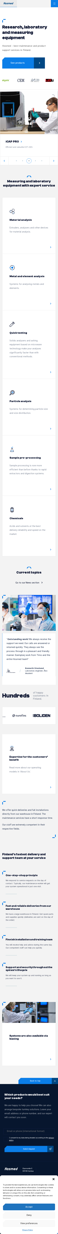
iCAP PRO (12, 141)
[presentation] (4, 160)
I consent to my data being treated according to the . (31, 1139)
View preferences (29, 1223)
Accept (29, 1207)
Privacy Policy (27, 1230)
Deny (29, 1215)
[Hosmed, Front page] (8, 3)
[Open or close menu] (54, 3)
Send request (29, 1149)
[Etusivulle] (11, 1169)
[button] (53, 1179)
